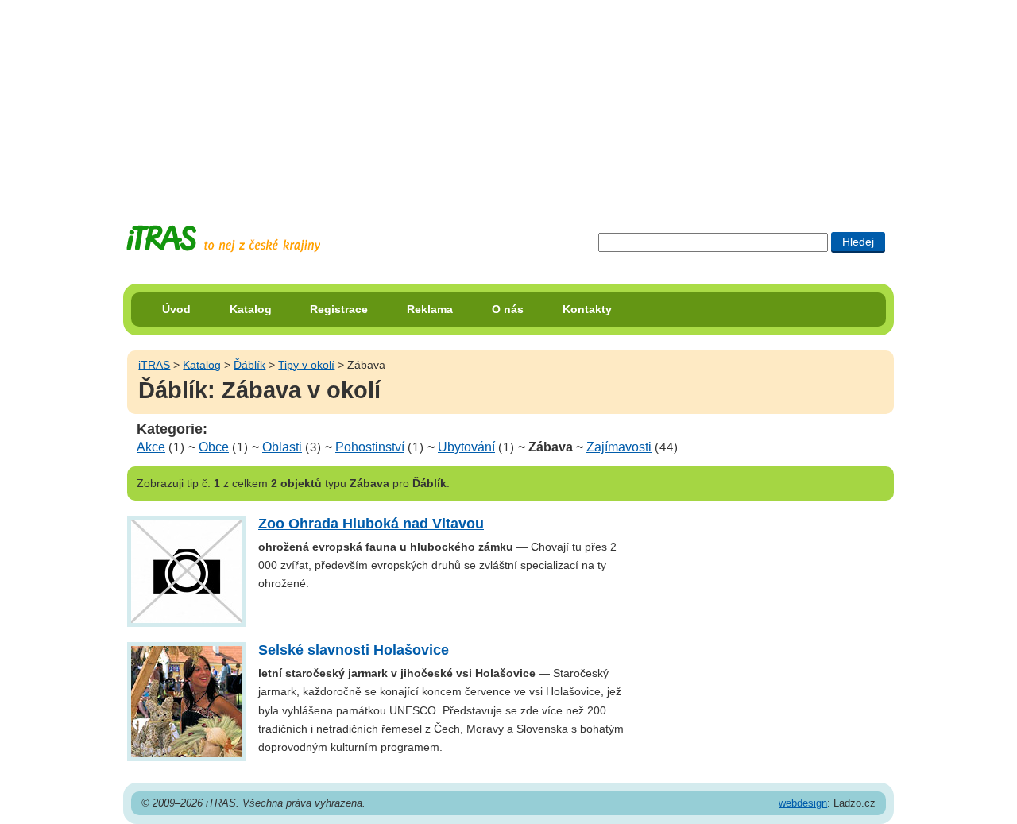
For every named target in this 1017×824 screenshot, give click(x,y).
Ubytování (466, 447)
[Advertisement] (508, 99)
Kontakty (587, 309)
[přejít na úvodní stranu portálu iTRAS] (223, 238)
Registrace (339, 309)
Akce (151, 447)
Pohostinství (369, 447)
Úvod (176, 309)
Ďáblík (249, 364)
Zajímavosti (619, 447)
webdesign (803, 803)
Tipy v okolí (306, 364)
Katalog (251, 309)
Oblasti (282, 447)
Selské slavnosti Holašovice (353, 650)
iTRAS (154, 364)
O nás (508, 309)
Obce (214, 447)
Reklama (430, 309)
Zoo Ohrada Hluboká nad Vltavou (371, 524)
